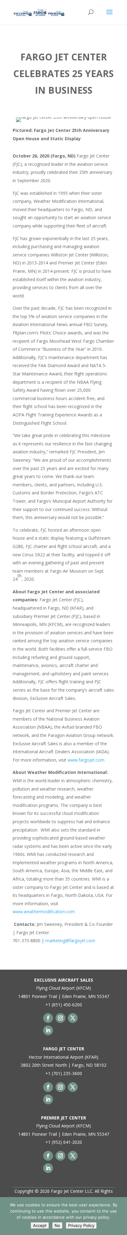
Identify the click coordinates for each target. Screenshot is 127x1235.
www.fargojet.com (86, 760)
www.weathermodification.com (44, 911)
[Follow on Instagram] (60, 1018)
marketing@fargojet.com (70, 940)
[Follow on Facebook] (48, 1018)
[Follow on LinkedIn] (48, 1030)
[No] (119, 1216)
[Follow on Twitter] (73, 1018)
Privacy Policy (81, 1225)
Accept (40, 1225)
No (57, 1225)
